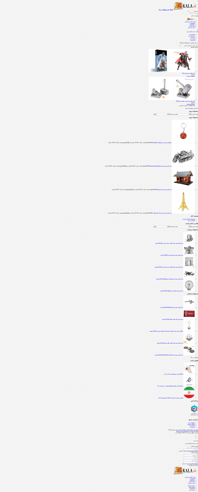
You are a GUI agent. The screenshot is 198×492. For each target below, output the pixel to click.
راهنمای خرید (191, 422)
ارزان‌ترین (192, 38)
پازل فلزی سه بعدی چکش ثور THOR (185, 101)
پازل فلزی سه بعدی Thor (188, 73)
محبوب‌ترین (192, 34)
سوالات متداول (191, 424)
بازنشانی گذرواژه (193, 451)
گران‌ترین (192, 40)
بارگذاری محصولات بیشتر (191, 108)
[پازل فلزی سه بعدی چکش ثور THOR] (171, 99)
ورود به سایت (194, 452)
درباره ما (192, 427)
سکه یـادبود (192, 26)
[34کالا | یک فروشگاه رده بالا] (191, 20)
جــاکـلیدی (192, 24)
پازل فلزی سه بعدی (190, 21)
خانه (197, 31)
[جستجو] (197, 14)
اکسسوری (192, 23)
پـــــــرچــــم (191, 27)
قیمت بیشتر (174, 114)
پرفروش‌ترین (191, 35)
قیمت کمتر (195, 114)
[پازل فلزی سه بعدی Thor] (171, 71)
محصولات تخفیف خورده (189, 219)
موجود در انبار (191, 220)
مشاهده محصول (190, 76)
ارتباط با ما (192, 425)
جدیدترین (192, 37)
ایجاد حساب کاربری (193, 465)
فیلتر (155, 114)
